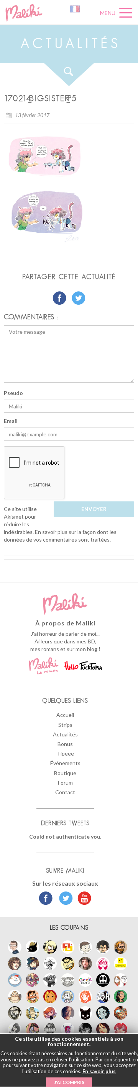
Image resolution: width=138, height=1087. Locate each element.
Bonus (65, 744)
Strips (65, 724)
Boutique (65, 773)
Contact (65, 792)
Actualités (65, 734)
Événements (65, 763)
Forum (65, 782)
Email (11, 421)
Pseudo (13, 393)
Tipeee (65, 753)
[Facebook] (45, 899)
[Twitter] (63, 899)
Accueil (65, 715)
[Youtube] (82, 899)
